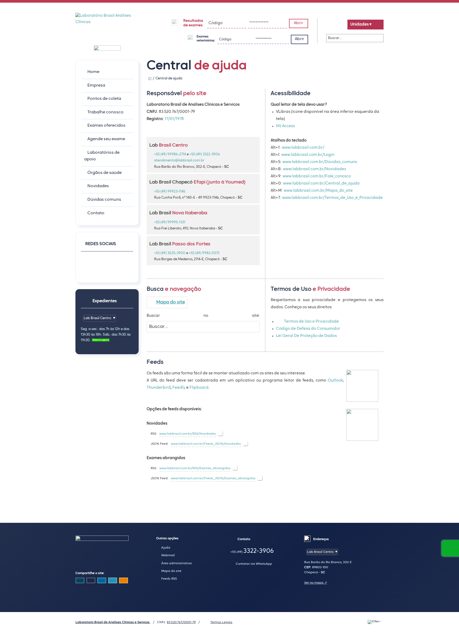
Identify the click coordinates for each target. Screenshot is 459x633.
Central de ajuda (168, 78)
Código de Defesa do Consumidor (308, 329)
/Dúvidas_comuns (340, 162)
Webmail (168, 555)
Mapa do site (170, 302)
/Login (328, 155)
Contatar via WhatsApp (254, 564)
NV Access (285, 126)
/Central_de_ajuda (342, 184)
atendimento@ (179, 160)
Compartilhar (79, 580)
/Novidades (335, 169)
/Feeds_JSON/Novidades (222, 444)
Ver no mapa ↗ (315, 582)
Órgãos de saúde (104, 173)
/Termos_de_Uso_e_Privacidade (353, 198)
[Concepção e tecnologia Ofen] (376, 622)
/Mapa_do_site (339, 191)
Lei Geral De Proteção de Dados (306, 336)
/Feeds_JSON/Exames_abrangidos (229, 478)
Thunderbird (159, 388)
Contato (95, 213)
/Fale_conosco (337, 176)
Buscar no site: (203, 316)
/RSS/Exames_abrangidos (211, 468)
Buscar (378, 38)
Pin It (90, 580)
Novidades (98, 186)
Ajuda (165, 547)
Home (93, 72)
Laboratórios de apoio (102, 156)
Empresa (96, 85)
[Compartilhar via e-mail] (123, 580)
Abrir (298, 23)
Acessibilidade (16, 597)
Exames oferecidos (106, 125)
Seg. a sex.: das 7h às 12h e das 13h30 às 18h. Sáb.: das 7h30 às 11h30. (106, 334)
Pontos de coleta (104, 99)
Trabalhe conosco (105, 112)
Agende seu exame (106, 139)
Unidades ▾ (361, 25)
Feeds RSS (169, 578)
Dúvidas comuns (104, 200)
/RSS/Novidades (203, 433)
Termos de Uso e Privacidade (311, 322)
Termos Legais (221, 622)
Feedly (178, 388)
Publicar (101, 580)
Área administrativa (176, 563)
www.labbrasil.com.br (302, 148)
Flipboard (199, 388)
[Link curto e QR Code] (16, 618)
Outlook (335, 381)
